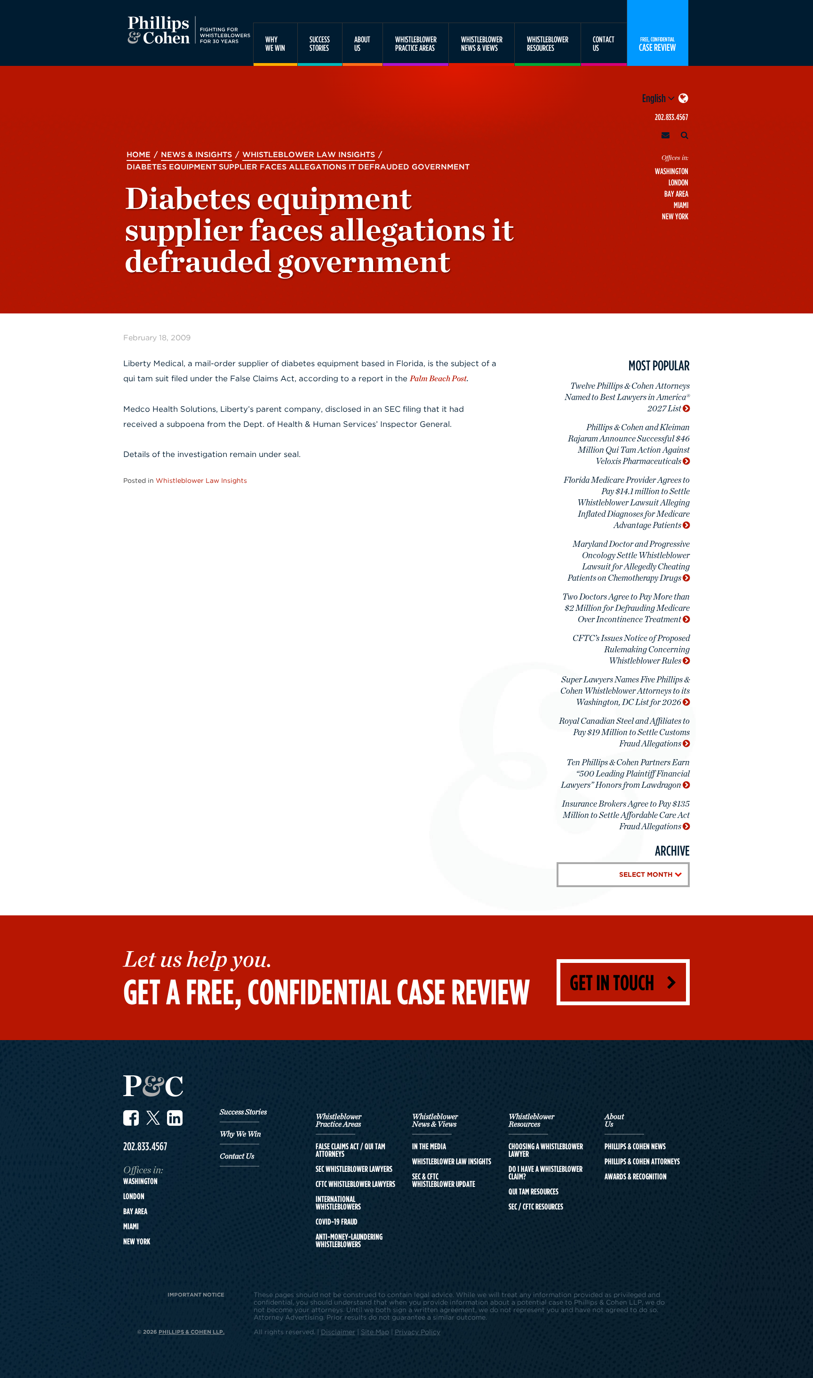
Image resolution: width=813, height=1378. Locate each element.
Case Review (657, 44)
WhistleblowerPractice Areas (416, 43)
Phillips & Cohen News (635, 1146)
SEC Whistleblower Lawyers (354, 1169)
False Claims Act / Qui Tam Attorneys (350, 1150)
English (655, 98)
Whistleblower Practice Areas (338, 1120)
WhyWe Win (275, 43)
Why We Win (240, 1134)
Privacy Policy (417, 1331)
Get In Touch (612, 981)
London (678, 182)
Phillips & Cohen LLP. (191, 1332)
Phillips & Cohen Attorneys (642, 1161)
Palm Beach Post (438, 379)
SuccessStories (320, 43)
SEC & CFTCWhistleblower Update (443, 1180)
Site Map (375, 1331)
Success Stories (243, 1112)
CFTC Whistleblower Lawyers (355, 1184)
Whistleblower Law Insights (201, 480)
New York (675, 216)
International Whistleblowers (338, 1202)
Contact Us (237, 1156)
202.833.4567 (671, 116)
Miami (681, 204)
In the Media (429, 1146)
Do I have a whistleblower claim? (545, 1172)
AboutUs (362, 43)
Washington (671, 171)
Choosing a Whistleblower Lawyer (546, 1150)
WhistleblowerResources (547, 43)
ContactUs (603, 43)
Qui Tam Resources (533, 1191)
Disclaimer (338, 1331)
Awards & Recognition (636, 1176)
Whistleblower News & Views (435, 1120)
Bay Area (676, 193)
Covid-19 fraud (337, 1222)
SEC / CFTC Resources (536, 1206)
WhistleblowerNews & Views (481, 43)
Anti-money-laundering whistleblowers (349, 1240)
